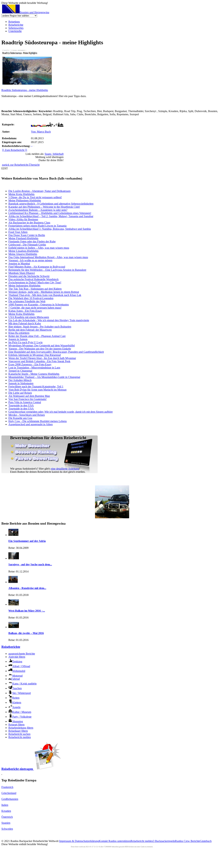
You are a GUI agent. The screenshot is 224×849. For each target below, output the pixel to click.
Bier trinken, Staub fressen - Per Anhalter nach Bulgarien (39, 326)
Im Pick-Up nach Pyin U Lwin (25, 342)
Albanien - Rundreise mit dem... (27, 588)
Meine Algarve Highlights (22, 254)
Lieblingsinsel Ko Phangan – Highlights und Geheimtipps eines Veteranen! (49, 213)
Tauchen (17, 688)
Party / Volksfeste (21, 716)
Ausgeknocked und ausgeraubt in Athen (30, 424)
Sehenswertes (15, 27)
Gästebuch (206, 841)
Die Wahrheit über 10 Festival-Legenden (30, 298)
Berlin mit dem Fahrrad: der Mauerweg (30, 329)
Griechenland (8, 793)
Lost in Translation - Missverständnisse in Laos (34, 367)
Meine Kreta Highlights (21, 194)
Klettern (16, 702)
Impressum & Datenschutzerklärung (79, 841)
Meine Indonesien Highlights (24, 285)
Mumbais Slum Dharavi (21, 272)
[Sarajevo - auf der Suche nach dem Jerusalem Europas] (13, 558)
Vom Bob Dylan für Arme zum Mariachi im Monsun (37, 389)
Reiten (15, 697)
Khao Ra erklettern (18, 332)
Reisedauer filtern (18, 730)
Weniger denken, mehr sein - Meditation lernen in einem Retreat (43, 291)
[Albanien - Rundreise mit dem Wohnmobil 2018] (13, 581)
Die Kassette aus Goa (20, 418)
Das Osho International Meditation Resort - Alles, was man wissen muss (48, 257)
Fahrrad (15, 678)
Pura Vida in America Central (24, 402)
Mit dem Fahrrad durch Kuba (24, 323)
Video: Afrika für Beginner (23, 219)
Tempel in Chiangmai (20, 370)
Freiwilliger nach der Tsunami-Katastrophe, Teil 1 (35, 386)
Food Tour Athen (17, 232)
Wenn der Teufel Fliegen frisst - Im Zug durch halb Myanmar (42, 358)
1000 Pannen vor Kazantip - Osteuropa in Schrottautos (38, 304)
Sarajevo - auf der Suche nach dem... (30, 564)
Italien (4, 804)
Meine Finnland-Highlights (23, 238)
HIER (126, 847)
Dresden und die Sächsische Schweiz (29, 276)
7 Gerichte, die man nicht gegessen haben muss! (34, 307)
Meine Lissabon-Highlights (23, 250)
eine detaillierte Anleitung (65, 468)
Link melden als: (45, 153)
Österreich (7, 816)
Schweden (7, 828)
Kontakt (103, 841)
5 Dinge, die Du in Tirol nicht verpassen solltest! (35, 197)
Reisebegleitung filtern (20, 727)
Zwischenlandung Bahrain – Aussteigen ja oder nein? (37, 209)
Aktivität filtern (16, 656)
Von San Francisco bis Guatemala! (27, 399)
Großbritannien (9, 799)
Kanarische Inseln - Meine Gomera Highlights (33, 373)
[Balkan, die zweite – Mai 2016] (13, 626)
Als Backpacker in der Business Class (29, 222)
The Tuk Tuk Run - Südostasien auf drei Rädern (35, 288)
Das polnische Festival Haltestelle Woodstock (33, 279)
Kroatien (6, 810)
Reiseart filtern (16, 724)
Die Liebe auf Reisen (20, 392)
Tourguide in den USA (21, 405)
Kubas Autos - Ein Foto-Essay (25, 310)
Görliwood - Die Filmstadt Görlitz (27, 244)
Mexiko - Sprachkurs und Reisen (26, 414)
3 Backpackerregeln (164, 841)
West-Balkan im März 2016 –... (26, 610)
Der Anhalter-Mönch (19, 380)
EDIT (4, 168)
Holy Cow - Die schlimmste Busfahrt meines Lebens (37, 421)
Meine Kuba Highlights (21, 313)
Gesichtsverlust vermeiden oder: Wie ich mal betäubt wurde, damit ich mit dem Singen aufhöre (60, 411)
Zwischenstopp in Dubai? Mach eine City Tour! (34, 282)
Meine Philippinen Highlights (24, 200)
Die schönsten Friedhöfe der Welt (26, 301)
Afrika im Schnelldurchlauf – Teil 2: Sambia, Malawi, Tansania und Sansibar (50, 216)
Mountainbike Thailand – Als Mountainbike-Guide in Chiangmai (44, 377)
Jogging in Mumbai (19, 263)
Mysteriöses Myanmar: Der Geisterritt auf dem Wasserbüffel (41, 345)
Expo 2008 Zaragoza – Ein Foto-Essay (29, 364)
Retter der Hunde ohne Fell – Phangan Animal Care (37, 336)
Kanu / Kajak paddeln (24, 683)
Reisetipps (14, 21)
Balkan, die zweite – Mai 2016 (26, 633)
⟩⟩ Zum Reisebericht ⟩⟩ (14, 150)
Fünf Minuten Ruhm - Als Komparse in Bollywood (36, 266)
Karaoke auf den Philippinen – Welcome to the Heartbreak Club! (44, 206)
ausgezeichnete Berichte (21, 653)
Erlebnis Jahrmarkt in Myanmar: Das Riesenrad (34, 354)
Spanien (5, 822)
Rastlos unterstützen (119, 841)
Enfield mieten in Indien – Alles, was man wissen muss (38, 247)
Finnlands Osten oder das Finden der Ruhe (32, 241)
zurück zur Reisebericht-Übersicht (21, 164)
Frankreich (7, 787)
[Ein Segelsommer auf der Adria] (13, 534)
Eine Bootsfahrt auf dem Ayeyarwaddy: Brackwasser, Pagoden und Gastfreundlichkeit (56, 351)
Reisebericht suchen (19, 734)
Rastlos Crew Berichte (187, 841)
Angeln (16, 707)
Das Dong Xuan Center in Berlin (26, 235)
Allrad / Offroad (21, 666)
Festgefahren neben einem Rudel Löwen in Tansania (37, 225)
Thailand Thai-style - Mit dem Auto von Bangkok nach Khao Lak (44, 295)
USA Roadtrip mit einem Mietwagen (28, 317)
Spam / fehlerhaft (54, 153)
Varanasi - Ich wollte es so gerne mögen (30, 260)
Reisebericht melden (19, 737)
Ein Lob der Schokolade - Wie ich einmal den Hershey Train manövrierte (48, 320)
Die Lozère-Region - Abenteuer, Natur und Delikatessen (39, 191)
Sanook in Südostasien (20, 383)
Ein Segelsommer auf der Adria (27, 540)
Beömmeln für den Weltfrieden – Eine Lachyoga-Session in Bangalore (47, 269)
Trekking (17, 661)
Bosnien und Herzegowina (34, 12)
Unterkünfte (15, 31)
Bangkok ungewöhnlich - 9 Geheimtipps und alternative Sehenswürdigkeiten (50, 203)
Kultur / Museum (21, 711)
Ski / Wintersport (21, 693)
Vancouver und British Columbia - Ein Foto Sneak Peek (39, 361)
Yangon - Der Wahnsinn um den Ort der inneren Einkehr (39, 348)
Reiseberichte (15, 24)
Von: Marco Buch (41, 131)
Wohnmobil (18, 670)
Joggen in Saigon (17, 339)
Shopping (17, 721)
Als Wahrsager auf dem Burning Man (29, 395)
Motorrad (17, 675)
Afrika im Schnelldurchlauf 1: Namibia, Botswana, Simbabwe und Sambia (49, 228)
